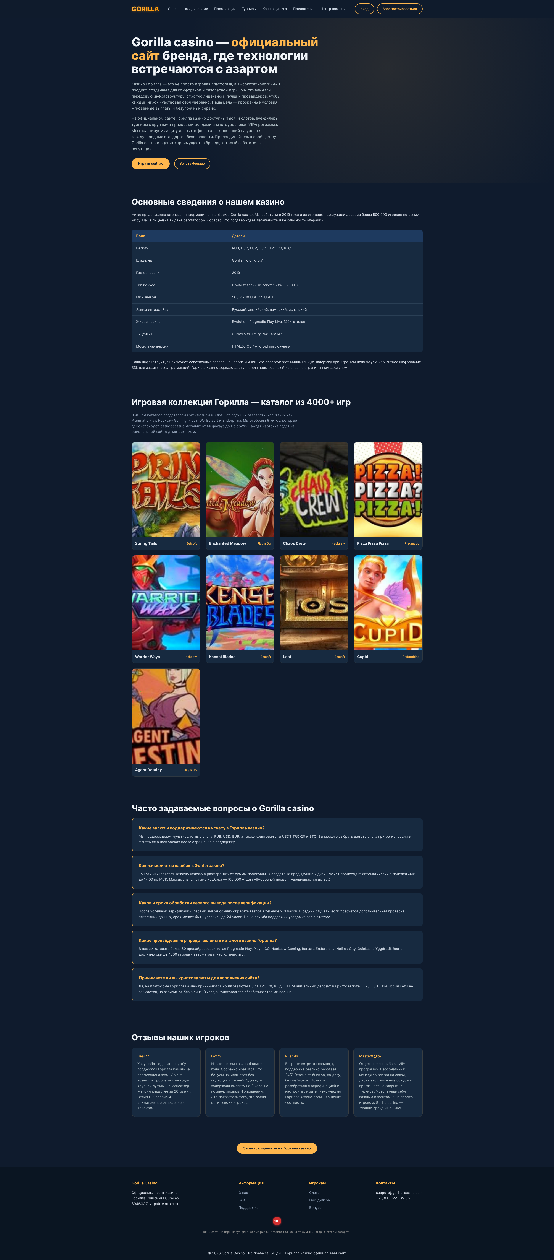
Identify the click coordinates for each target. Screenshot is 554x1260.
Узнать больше (192, 163)
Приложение (303, 9)
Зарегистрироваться (400, 9)
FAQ (241, 1200)
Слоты (314, 1192)
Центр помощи (333, 9)
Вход (364, 9)
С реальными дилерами (188, 9)
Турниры (249, 9)
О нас (243, 1192)
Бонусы (315, 1207)
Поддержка (248, 1207)
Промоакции (224, 9)
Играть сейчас (150, 163)
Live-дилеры (319, 1200)
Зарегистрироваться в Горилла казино (277, 1148)
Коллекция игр (275, 9)
